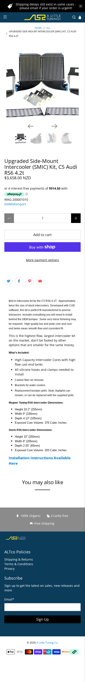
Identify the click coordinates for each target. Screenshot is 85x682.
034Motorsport (15, 204)
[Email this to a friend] (40, 281)
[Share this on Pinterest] (30, 281)
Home (38, 28)
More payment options (42, 260)
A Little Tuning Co (47, 642)
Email (9, 599)
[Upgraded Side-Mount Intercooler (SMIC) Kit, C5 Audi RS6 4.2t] (42, 83)
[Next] (54, 126)
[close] (80, 6)
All (48, 28)
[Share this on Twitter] (8, 281)
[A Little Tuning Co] (42, 17)
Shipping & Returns (18, 559)
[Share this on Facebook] (19, 281)
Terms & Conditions (18, 564)
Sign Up (42, 619)
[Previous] (30, 126)
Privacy (9, 568)
